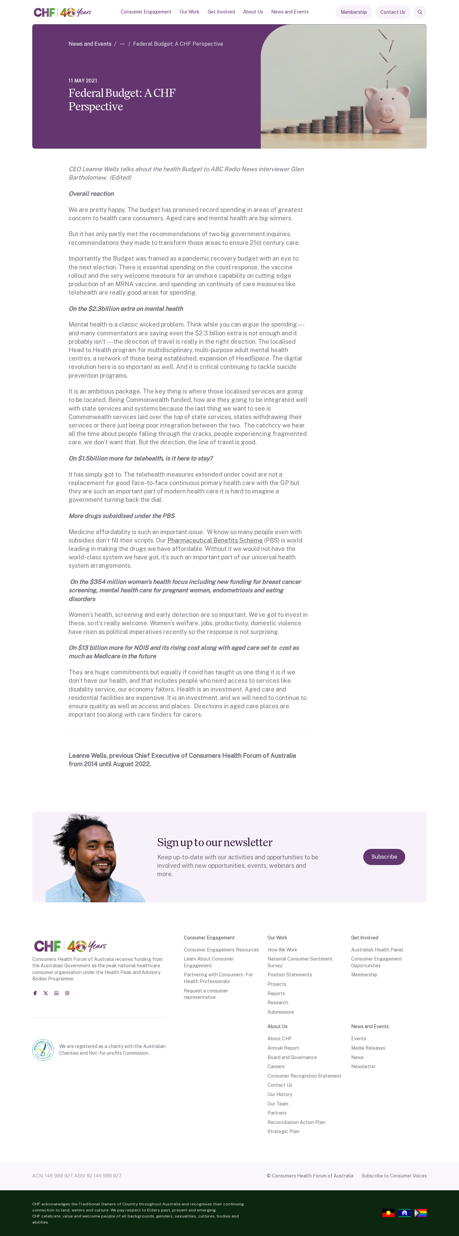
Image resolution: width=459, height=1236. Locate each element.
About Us (253, 11)
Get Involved (221, 11)
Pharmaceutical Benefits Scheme (215, 540)
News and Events (290, 11)
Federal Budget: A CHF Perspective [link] (178, 44)
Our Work (190, 11)
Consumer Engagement (146, 11)
